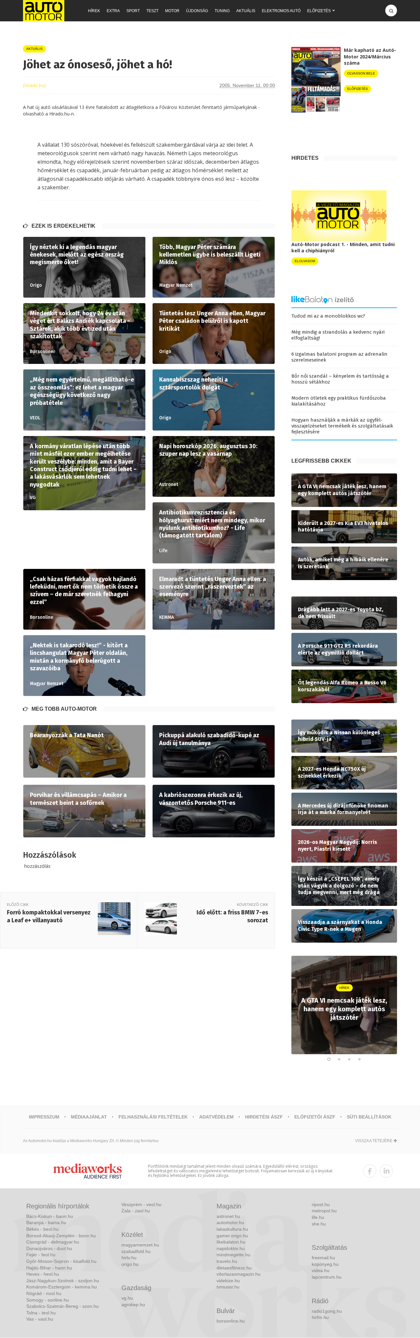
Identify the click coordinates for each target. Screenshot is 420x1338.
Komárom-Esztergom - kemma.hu (61, 1286)
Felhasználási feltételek (153, 1116)
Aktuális (245, 11)
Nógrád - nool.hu (43, 1293)
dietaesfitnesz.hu (234, 1267)
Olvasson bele (361, 73)
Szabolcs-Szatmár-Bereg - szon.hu (62, 1306)
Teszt (152, 11)
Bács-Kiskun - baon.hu (49, 1216)
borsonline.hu (231, 1321)
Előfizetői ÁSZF (314, 1116)
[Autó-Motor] (43, 10)
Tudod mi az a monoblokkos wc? (328, 316)
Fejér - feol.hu (40, 1254)
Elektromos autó (281, 11)
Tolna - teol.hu (41, 1312)
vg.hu (127, 1298)
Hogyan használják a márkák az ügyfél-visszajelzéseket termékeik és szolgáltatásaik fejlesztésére (342, 426)
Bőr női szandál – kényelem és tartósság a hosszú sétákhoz (340, 379)
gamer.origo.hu (232, 1235)
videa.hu (320, 1270)
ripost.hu (321, 1204)
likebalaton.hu (231, 1241)
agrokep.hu (133, 1304)
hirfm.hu (320, 1317)
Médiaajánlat (89, 1116)
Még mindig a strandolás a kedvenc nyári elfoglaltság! (338, 335)
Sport (133, 11)
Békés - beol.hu (42, 1229)
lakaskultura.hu (232, 1229)
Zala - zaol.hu (135, 1210)
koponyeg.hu (325, 1264)
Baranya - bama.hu (46, 1222)
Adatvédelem (216, 1116)
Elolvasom (305, 261)
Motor (172, 11)
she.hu (319, 1223)
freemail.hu (323, 1257)
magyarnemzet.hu (140, 1244)
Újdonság (197, 11)
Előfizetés (319, 11)
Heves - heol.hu (42, 1274)
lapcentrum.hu (327, 1277)
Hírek (94, 11)
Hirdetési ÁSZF (264, 1116)
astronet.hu (228, 1216)
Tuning (222, 11)
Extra (113, 11)
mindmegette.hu (233, 1254)
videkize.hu (228, 1280)
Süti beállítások (369, 1116)
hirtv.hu (128, 1257)
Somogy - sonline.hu (47, 1300)
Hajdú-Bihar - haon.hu (49, 1267)
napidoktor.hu (231, 1248)
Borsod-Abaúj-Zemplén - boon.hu (61, 1235)
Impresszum (44, 1116)
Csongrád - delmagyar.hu (52, 1241)
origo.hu (129, 1264)
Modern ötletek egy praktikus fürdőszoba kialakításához (338, 401)
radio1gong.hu (327, 1311)
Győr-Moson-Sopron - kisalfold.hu (61, 1261)
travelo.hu (227, 1261)
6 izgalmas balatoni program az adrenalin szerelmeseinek (339, 357)
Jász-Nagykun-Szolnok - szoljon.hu (62, 1280)
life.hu (318, 1217)
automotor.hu (230, 1222)
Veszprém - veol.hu (141, 1204)
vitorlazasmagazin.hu (239, 1274)
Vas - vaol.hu (39, 1319)
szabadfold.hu (136, 1251)
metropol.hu (324, 1210)
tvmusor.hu (228, 1286)
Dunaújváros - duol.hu (49, 1248)
